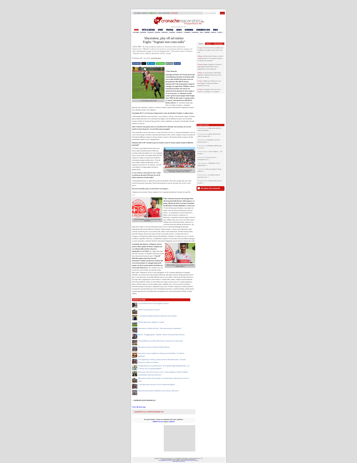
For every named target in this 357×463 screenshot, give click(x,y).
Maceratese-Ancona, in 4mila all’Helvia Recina (153, 347)
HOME (136, 29)
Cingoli (220, 32)
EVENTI (179, 29)
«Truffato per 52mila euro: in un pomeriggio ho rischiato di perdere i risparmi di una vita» (209, 83)
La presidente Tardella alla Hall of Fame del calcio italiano (157, 316)
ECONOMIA (189, 29)
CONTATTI (145, 13)
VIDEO (215, 29)
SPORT (160, 29)
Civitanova (150, 32)
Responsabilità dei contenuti (165, 460)
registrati (172, 421)
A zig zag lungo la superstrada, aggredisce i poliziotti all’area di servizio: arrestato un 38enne (209, 75)
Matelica (213, 32)
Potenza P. (179, 32)
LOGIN (160, 13)
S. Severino (187, 32)
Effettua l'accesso (158, 421)
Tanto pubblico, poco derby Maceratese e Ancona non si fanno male (160, 341)
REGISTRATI (166, 13)
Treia (201, 32)
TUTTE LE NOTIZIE (148, 29)
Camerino (207, 32)
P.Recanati (165, 32)
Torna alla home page (139, 407)
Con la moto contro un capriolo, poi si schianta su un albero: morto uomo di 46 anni (210, 50)
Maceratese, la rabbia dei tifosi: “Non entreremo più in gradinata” (159, 328)
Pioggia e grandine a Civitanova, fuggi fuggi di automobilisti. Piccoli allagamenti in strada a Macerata (210, 66)
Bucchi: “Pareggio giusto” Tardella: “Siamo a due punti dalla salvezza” (161, 335)
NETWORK (174, 13)
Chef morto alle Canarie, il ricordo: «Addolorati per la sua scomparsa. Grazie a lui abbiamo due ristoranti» (210, 58)
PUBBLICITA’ (153, 13)
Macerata (143, 32)
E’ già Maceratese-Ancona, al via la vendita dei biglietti (156, 384)
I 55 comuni (136, 32)
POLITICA (169, 29)
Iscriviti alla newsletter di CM (148, 412)
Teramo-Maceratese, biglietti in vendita (151, 322)
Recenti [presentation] (209, 43)
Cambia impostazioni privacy (178, 461)
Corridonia (195, 32)
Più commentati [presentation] (218, 43)
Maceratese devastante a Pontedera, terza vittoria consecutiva (158, 391)
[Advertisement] (179, 438)
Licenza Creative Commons (192, 460)
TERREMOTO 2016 (203, 29)
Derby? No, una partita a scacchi (149, 310)
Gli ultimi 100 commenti (210, 188)
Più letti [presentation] (201, 44)
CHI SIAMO (137, 13)
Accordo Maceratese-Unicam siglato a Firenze (153, 303)
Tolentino (172, 32)
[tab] (201, 44)
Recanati (157, 32)
